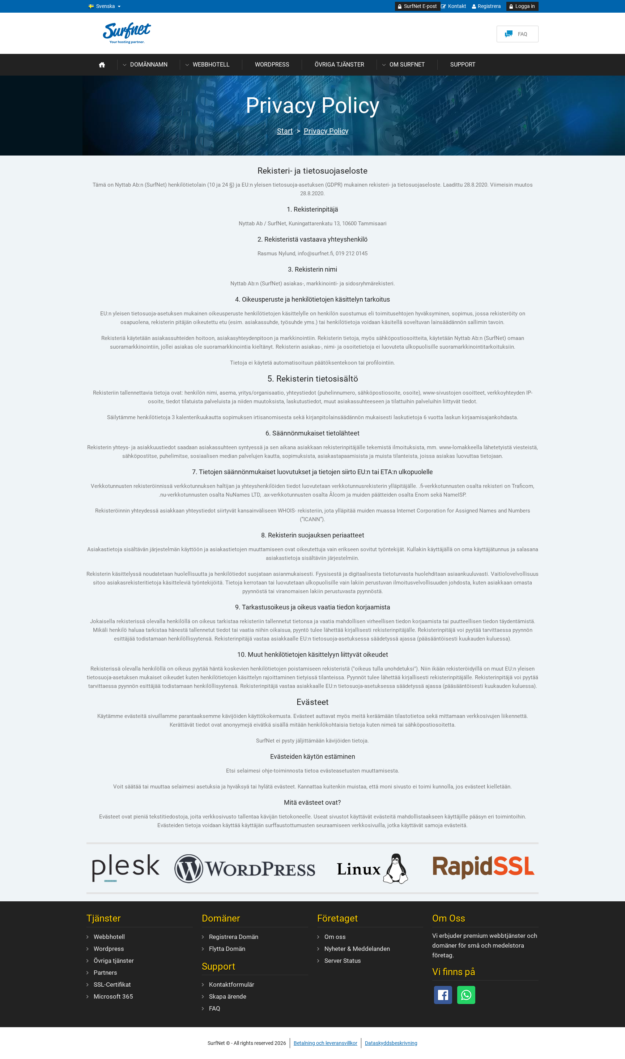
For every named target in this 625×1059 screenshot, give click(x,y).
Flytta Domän (227, 948)
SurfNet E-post (420, 6)
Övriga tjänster (339, 64)
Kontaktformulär (231, 984)
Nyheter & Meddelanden (357, 948)
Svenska (105, 6)
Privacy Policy (326, 131)
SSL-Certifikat (112, 984)
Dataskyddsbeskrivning (391, 1043)
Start (285, 131)
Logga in (525, 6)
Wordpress (272, 64)
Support (463, 64)
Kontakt (457, 6)
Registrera (489, 6)
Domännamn (148, 64)
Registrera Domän (233, 936)
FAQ (522, 34)
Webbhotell (211, 64)
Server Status (342, 960)
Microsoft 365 (113, 996)
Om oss (335, 936)
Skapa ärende (227, 996)
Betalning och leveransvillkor (325, 1043)
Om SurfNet (407, 64)
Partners (105, 972)
